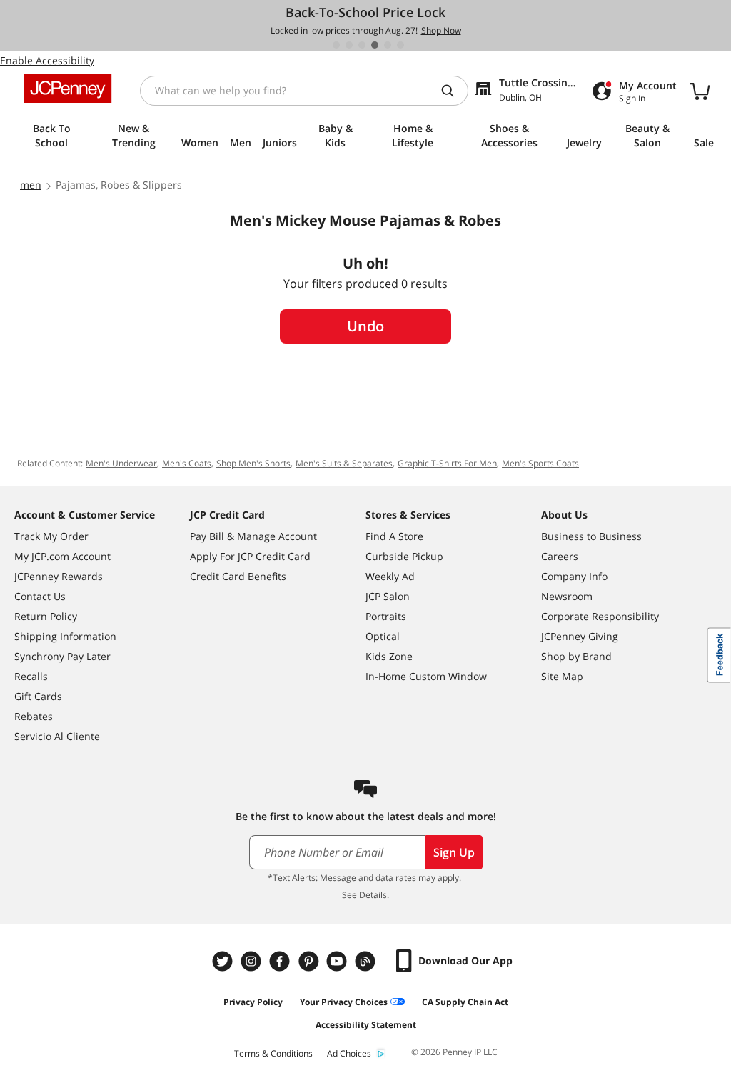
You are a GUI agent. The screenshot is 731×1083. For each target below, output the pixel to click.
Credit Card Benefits (238, 576)
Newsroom (567, 596)
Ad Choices (349, 1053)
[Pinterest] (310, 961)
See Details (364, 895)
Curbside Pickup (404, 556)
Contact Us (40, 596)
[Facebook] (281, 961)
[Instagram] (252, 961)
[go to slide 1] (336, 45)
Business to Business (591, 536)
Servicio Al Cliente (57, 736)
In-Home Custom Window (426, 676)
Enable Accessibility (47, 60)
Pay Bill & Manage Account (253, 536)
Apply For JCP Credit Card (250, 556)
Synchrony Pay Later (62, 656)
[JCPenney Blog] (367, 961)
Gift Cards (38, 696)
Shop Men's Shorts (253, 463)
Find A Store (394, 536)
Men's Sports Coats (540, 463)
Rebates (33, 716)
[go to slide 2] (349, 45)
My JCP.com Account (62, 556)
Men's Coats (186, 463)
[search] (453, 90)
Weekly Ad (390, 576)
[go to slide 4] (374, 45)
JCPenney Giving (579, 636)
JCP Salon (388, 596)
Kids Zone (389, 656)
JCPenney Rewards (58, 576)
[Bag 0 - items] (699, 90)
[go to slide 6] (400, 45)
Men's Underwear (121, 463)
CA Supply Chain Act (465, 1002)
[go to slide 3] (362, 45)
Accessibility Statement (366, 1025)
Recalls (31, 676)
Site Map (562, 676)
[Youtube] (338, 961)
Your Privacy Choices (344, 1002)
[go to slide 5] (387, 45)
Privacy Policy (253, 1002)
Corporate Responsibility (600, 616)
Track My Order (51, 536)
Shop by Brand (576, 656)
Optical (383, 636)
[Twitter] (224, 961)
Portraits (386, 616)
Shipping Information (65, 636)
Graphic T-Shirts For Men (447, 463)
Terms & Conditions (273, 1053)
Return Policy (45, 616)
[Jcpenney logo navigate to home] (67, 88)
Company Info (574, 576)
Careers (559, 556)
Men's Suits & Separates (344, 463)
